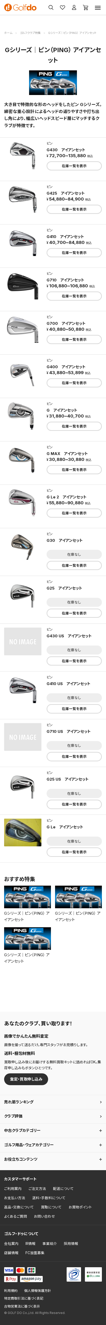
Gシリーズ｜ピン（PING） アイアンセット (27, 916)
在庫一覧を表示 (74, 166)
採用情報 (71, 1244)
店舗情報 (11, 1253)
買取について (51, 1207)
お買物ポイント (80, 1207)
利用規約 (10, 1291)
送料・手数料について (49, 1198)
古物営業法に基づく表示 (22, 1306)
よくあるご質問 (15, 1216)
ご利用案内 (13, 1189)
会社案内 (11, 1244)
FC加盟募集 (35, 1253)
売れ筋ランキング (18, 1102)
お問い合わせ (44, 1216)
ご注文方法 (37, 1189)
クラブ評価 (13, 1116)
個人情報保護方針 (37, 1291)
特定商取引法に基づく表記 (23, 1298)
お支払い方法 (14, 1198)
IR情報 (30, 1244)
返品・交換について (19, 1207)
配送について (63, 1189)
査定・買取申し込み (26, 1079)
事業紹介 (49, 1244)
